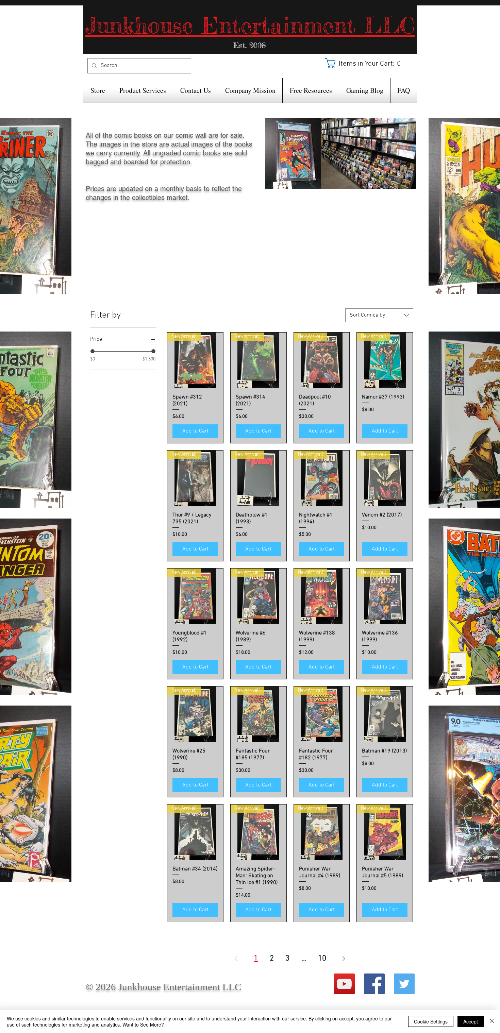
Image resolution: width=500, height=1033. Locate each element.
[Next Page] (344, 958)
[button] (367, 63)
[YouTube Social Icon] (344, 983)
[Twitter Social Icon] (404, 983)
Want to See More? (143, 1024)
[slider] (92, 351)
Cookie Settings (431, 1021)
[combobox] (379, 315)
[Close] (492, 1021)
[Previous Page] (236, 958)
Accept (470, 1021)
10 (322, 958)
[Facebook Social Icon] (374, 983)
